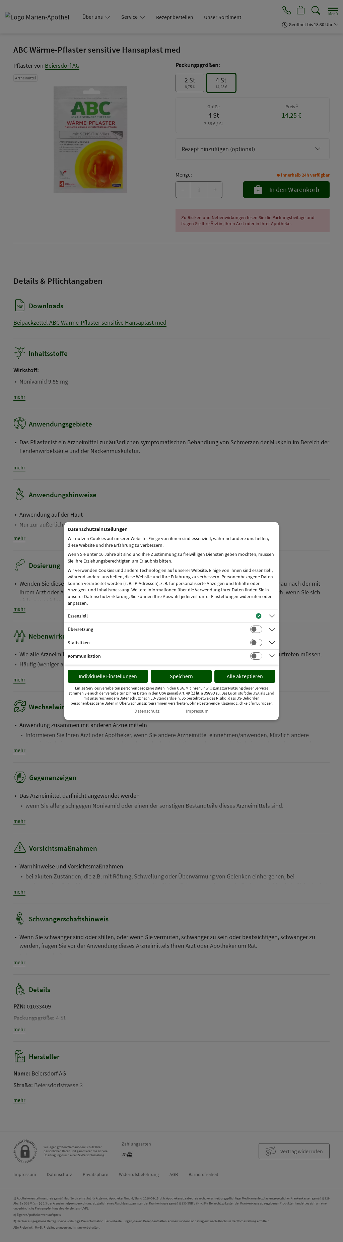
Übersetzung (80, 629)
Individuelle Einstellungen (108, 676)
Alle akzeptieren (245, 676)
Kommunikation (84, 656)
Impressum (197, 711)
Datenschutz (146, 711)
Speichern (181, 676)
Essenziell (78, 616)
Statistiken (79, 643)
